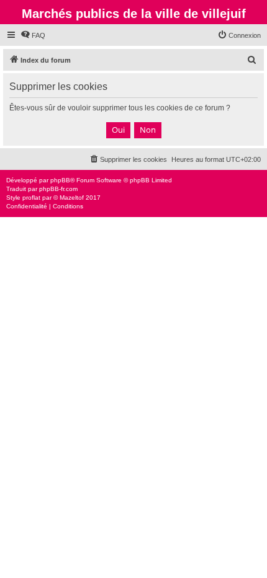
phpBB (60, 180)
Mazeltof (72, 197)
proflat (31, 197)
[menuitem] (32, 35)
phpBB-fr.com (58, 188)
